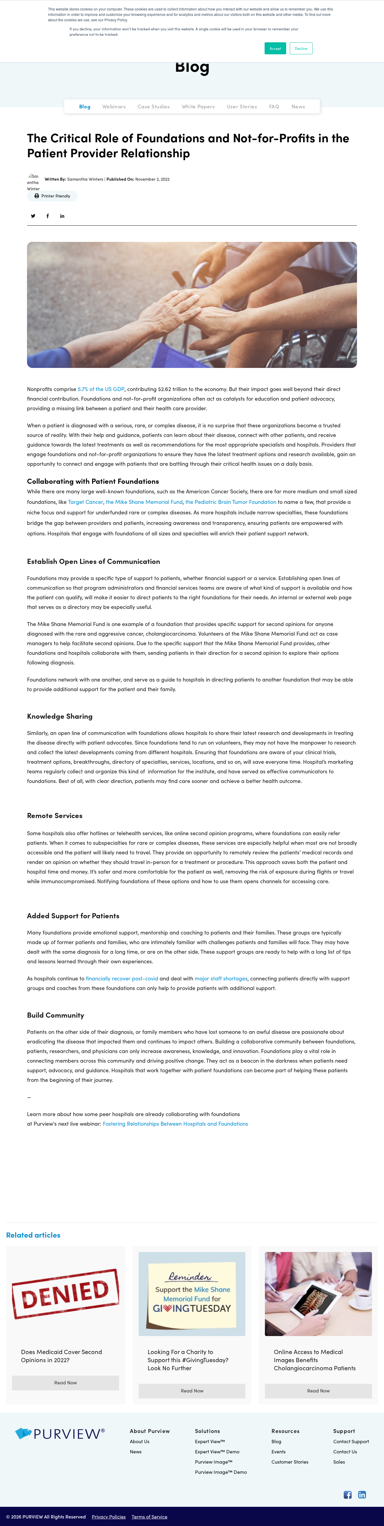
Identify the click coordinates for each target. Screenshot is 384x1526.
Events (279, 1451)
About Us (139, 1441)
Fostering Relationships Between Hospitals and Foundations (175, 1123)
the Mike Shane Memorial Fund (144, 501)
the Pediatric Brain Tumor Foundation (230, 501)
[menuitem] (85, 106)
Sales (339, 1461)
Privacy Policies (109, 1516)
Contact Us (345, 1451)
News (136, 1451)
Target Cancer (85, 501)
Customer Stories (290, 1461)
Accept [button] (275, 48)
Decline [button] (301, 48)
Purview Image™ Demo (221, 1471)
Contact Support (351, 1441)
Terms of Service (149, 1516)
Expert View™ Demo (217, 1451)
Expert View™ (210, 1441)
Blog (192, 64)
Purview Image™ (213, 1461)
